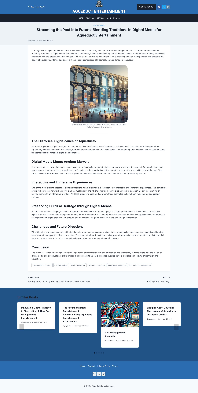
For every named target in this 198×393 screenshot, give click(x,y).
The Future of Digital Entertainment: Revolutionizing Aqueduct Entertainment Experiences (77, 314)
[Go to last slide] (21, 327)
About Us (90, 18)
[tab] (94, 353)
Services (100, 18)
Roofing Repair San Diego (158, 280)
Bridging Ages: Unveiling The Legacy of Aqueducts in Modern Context (60, 280)
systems (33, 41)
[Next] (176, 327)
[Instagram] (168, 7)
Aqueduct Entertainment (42, 265)
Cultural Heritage (61, 265)
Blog (109, 18)
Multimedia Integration (117, 265)
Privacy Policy (103, 366)
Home (80, 18)
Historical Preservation (96, 265)
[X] (164, 7)
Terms (115, 366)
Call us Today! (146, 6)
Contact (116, 18)
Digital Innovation (78, 265)
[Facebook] (159, 7)
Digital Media (99, 25)
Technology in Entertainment (140, 265)
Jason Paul (111, 340)
